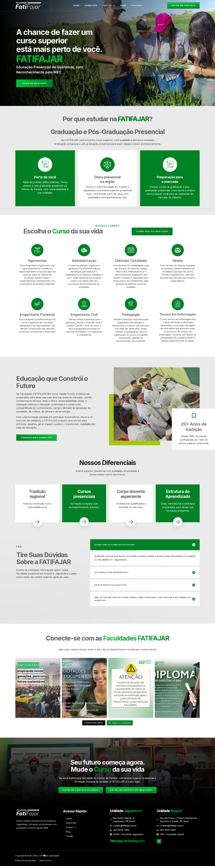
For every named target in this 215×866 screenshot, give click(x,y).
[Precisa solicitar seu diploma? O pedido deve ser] (177, 688)
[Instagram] (159, 841)
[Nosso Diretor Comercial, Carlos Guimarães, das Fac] (37, 688)
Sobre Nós (91, 5)
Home (76, 5)
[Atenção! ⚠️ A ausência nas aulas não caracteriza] (130, 688)
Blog (123, 5)
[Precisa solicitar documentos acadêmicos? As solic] (84, 688)
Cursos (107, 5)
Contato (136, 5)
